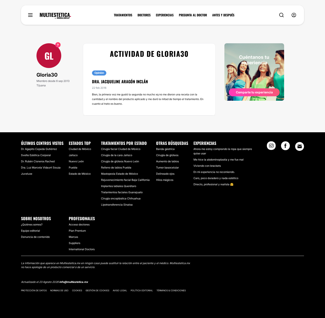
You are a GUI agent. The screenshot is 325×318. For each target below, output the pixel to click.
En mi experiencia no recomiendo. (214, 172)
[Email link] (299, 146)
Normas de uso (59, 290)
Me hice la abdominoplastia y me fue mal (218, 159)
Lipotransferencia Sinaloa (117, 204)
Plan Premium (77, 230)
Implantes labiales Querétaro (118, 186)
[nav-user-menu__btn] (294, 15)
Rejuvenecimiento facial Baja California (125, 180)
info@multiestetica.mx (73, 282)
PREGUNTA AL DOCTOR (193, 15)
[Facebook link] (285, 147)
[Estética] (55, 16)
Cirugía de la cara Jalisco (116, 155)
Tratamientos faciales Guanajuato (122, 192)
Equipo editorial (30, 230)
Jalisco (73, 155)
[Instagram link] (271, 147)
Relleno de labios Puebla (116, 167)
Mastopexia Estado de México (119, 173)
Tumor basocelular (167, 167)
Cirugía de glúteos (167, 155)
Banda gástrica (165, 149)
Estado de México (80, 173)
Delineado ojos (165, 173)
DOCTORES (144, 15)
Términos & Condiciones (171, 290)
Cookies (77, 290)
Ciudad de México (80, 149)
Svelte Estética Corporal (36, 155)
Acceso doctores (79, 224)
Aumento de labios (167, 161)
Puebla (73, 167)
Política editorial (142, 290)
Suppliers (74, 243)
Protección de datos (34, 290)
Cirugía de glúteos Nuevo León (120, 161)
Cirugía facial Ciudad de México (120, 149)
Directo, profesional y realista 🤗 (213, 184)
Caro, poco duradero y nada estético (215, 178)
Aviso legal (120, 290)
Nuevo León (76, 161)
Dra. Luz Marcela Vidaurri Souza (41, 167)
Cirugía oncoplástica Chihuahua (121, 198)
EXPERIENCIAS (165, 15)
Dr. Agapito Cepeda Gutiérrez (39, 149)
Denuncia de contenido (35, 236)
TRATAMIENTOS (123, 15)
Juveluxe (26, 173)
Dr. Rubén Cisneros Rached (38, 161)
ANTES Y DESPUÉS (223, 15)
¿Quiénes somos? (31, 224)
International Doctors (82, 249)
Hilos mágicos (164, 180)
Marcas (73, 236)
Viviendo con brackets (207, 165)
